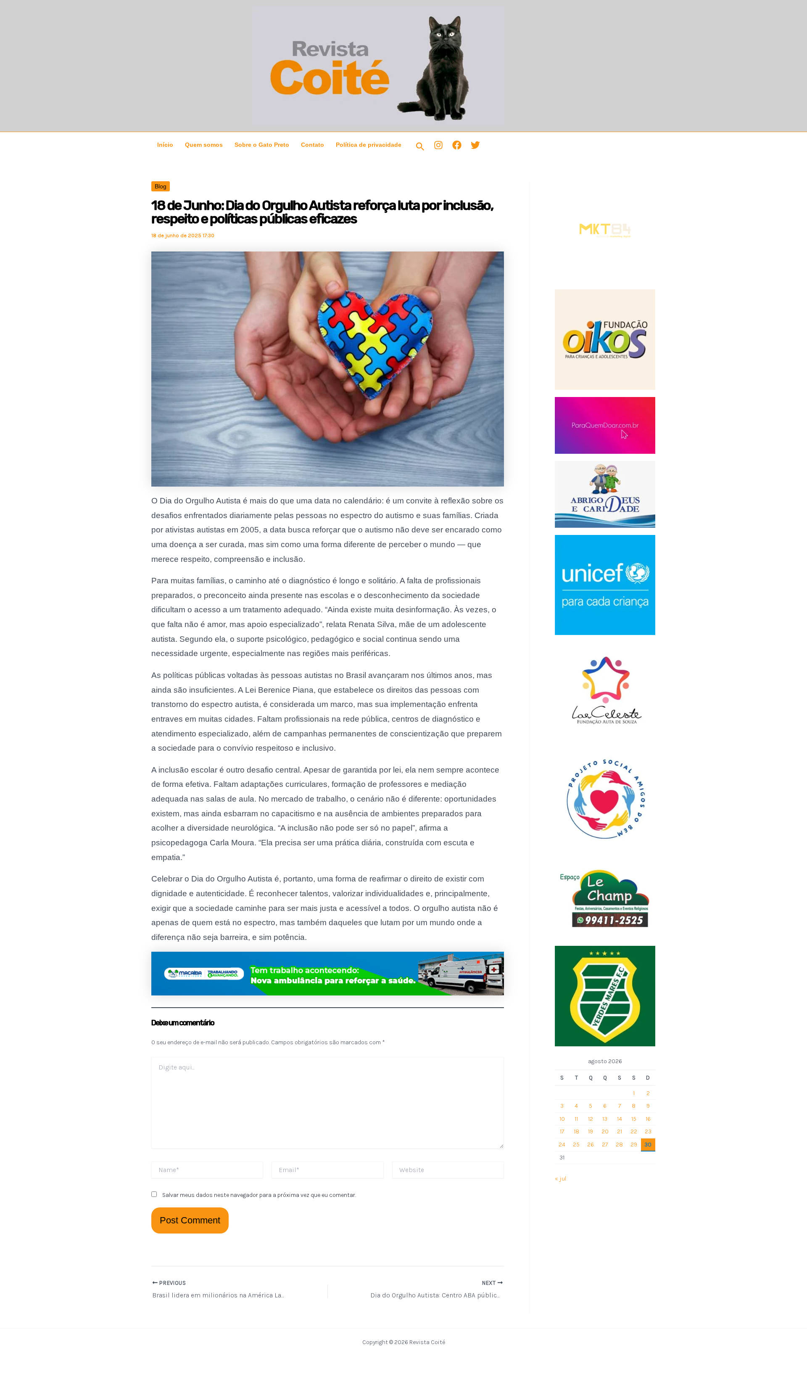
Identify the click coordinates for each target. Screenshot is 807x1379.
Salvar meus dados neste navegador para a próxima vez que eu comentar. (259, 1195)
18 (576, 1131)
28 (619, 1144)
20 (605, 1131)
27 (605, 1144)
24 (562, 1144)
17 (562, 1131)
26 (590, 1144)
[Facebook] (457, 145)
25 (576, 1144)
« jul (560, 1178)
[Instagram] (438, 145)
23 (648, 1131)
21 (619, 1131)
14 (619, 1118)
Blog (160, 186)
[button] (420, 147)
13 (604, 1118)
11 (576, 1118)
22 (633, 1131)
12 (590, 1118)
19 (590, 1131)
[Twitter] (475, 145)
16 (648, 1118)
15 (633, 1118)
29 (633, 1144)
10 (562, 1118)
